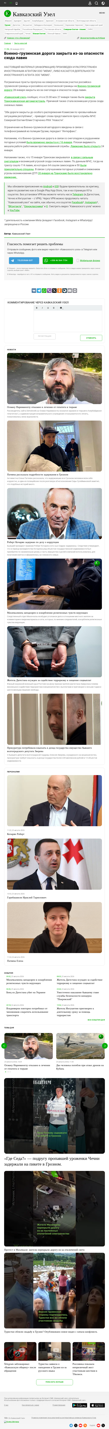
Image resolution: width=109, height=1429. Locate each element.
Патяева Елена (15, 960)
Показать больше (55, 1382)
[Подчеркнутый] (48, 307)
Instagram (91, 202)
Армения (50, 21)
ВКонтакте (15, 206)
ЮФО (65, 34)
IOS (56, 186)
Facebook (77, 202)
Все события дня (96, 1020)
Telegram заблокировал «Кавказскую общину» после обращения (20, 1367)
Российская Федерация (32, 29)
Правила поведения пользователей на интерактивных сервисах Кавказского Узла (63, 1418)
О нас (6, 1405)
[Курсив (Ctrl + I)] (42, 307)
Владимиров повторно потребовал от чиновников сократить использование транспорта (27, 1012)
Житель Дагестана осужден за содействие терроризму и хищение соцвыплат (49, 680)
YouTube (15, 210)
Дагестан (16, 25)
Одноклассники (33, 206)
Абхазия (8, 21)
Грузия (7, 25)
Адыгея (27, 21)
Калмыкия (58, 25)
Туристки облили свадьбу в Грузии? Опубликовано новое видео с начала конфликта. (51, 1331)
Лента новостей (20, 43)
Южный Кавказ (54, 34)
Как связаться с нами (30, 1405)
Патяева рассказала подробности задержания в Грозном (37, 474)
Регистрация (44, 336)
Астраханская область (65, 21)
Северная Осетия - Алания (74, 29)
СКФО (90, 29)
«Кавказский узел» (15, 97)
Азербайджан (38, 21)
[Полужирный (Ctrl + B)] (36, 307)
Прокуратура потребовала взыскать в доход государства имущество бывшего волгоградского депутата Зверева (49, 749)
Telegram (77, 194)
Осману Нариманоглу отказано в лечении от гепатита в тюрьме (42, 407)
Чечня (28, 34)
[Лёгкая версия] (16, 3)
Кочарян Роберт (15, 834)
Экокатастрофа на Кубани (92, 38)
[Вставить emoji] (61, 307)
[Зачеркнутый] (53, 307)
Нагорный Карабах (12, 29)
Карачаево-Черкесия (74, 25)
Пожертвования (59, 1405)
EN (11, 3)
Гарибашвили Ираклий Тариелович (26, 897)
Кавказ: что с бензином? (18, 38)
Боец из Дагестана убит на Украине (25, 992)
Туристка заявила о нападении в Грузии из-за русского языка (52, 1367)
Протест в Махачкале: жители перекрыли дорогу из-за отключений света (44, 1249)
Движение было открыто (86, 146)
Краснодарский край (94, 25)
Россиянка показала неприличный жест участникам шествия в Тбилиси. (85, 1369)
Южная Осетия (39, 34)
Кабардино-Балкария (43, 25)
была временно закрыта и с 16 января (49, 142)
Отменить (91, 338)
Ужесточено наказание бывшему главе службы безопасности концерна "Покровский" (78, 996)
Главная (7, 43)
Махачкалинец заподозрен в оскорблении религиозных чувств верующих (47, 612)
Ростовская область (53, 29)
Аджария (17, 21)
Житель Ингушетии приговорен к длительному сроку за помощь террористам (75, 1012)
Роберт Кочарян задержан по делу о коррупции (33, 542)
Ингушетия (27, 25)
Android (47, 186)
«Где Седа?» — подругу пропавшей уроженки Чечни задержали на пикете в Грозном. (51, 1161)
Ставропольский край (14, 34)
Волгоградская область (86, 21)
